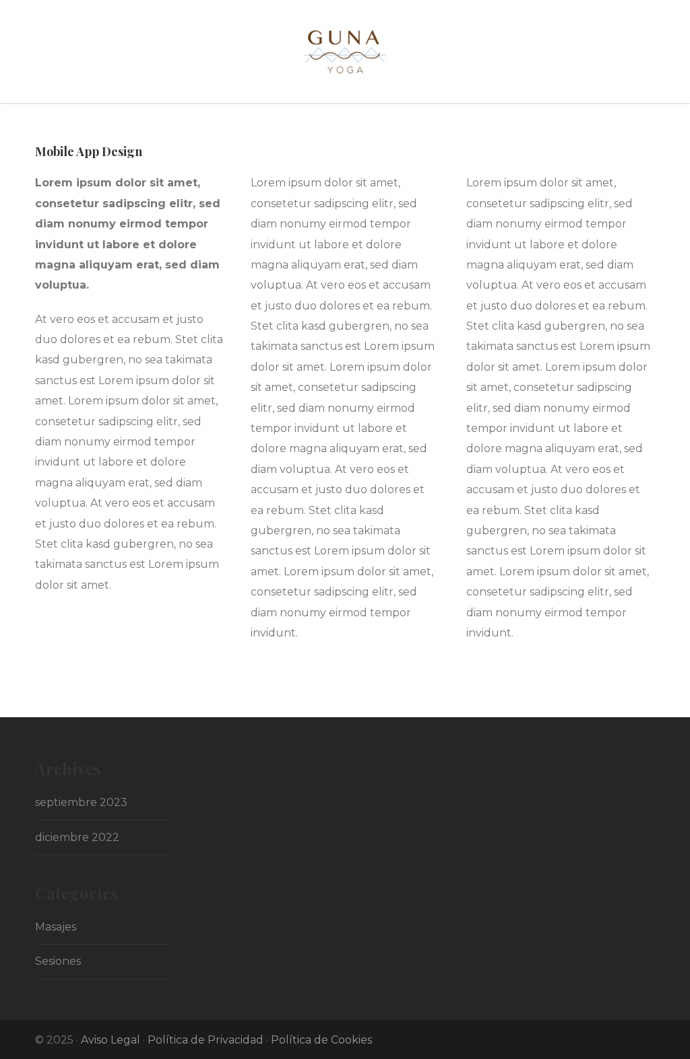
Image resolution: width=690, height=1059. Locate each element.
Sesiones (58, 961)
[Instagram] (641, 1038)
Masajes (55, 926)
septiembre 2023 (81, 802)
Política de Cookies (321, 1039)
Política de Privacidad (205, 1039)
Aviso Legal (110, 1039)
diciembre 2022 (77, 837)
